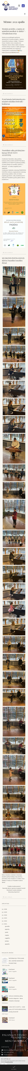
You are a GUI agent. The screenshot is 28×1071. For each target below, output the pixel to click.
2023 (5, 918)
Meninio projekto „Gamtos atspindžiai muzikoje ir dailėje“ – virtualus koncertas (14, 31)
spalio (6, 932)
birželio (7, 941)
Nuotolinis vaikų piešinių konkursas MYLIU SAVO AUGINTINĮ (13, 152)
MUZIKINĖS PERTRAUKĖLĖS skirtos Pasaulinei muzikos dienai (13, 260)
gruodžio (7, 926)
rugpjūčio (7, 938)
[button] (14, 1068)
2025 (5, 912)
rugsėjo (7, 935)
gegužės (7, 944)
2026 (5, 909)
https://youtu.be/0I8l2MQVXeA (10, 52)
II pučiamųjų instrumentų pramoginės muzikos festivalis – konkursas (14, 101)
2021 (5, 924)
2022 (5, 921)
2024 (5, 915)
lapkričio (7, 929)
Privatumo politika (9, 1062)
